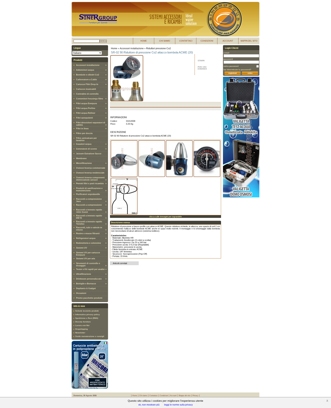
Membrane (81, 158)
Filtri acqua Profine (85, 108)
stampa (201, 61)
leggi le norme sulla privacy (178, 404)
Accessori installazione (87, 65)
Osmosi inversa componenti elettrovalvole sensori (90, 178)
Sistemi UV (81, 248)
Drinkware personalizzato (89, 279)
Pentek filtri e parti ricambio (90, 183)
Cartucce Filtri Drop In (87, 84)
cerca (103, 41)
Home (114, 48)
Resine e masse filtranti (88, 233)
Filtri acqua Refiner (85, 113)
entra (250, 73)
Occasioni (81, 293)
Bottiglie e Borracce (86, 283)
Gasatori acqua (83, 144)
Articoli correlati (120, 263)
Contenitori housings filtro (89, 98)
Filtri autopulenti (84, 118)
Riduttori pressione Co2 (158, 48)
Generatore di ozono (86, 149)
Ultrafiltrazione (83, 274)
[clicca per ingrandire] (124, 158)
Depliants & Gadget (86, 288)
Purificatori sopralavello (88, 194)
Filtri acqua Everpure (86, 103)
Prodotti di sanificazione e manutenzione (89, 189)
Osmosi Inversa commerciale (90, 168)
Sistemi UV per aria (85, 258)
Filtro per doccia (84, 133)
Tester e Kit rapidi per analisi (90, 269)
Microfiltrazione (84, 163)
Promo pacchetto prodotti (89, 298)
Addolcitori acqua (85, 70)
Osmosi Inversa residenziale (90, 173)
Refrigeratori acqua (85, 238)
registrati (232, 73)
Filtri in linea (82, 128)
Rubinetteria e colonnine (88, 243)
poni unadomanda (202, 68)
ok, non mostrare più (149, 404)
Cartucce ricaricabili (86, 89)
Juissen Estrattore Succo (88, 153)
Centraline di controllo (87, 94)
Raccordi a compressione (89, 205)
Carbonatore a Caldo (86, 79)
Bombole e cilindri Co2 (87, 75)
